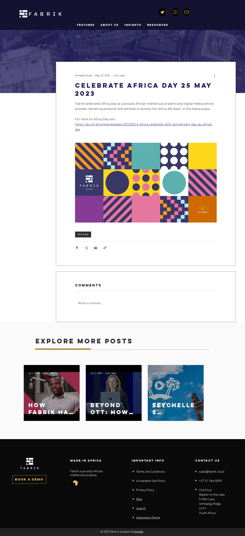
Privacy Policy (145, 490)
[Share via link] (105, 248)
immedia (138, 532)
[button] (110, 25)
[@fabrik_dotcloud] (162, 12)
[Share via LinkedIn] (95, 248)
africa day (83, 234)
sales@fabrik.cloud (211, 472)
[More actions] (214, 75)
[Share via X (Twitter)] (86, 248)
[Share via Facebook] (77, 248)
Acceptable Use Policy (150, 481)
